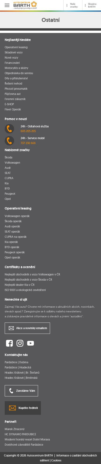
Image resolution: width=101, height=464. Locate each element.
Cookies (56, 460)
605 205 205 (28, 131)
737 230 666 (28, 143)
